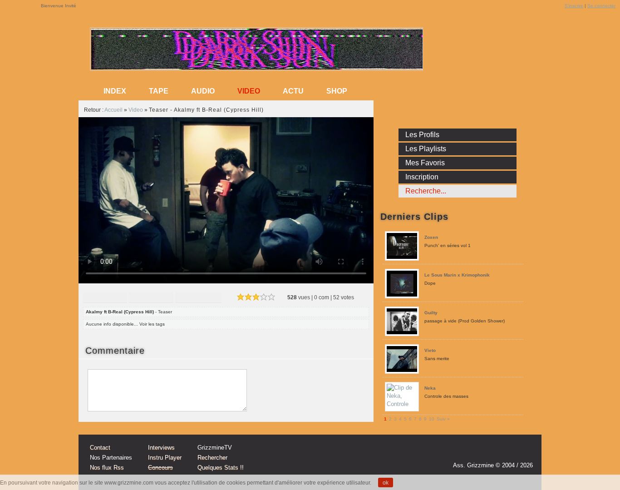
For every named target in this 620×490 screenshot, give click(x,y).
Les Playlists (425, 149)
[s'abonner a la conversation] (150, 351)
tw (506, 452)
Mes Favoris (425, 163)
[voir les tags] (168, 324)
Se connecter (601, 5)
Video (248, 91)
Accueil (113, 110)
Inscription (421, 177)
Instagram (489, 452)
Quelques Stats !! (220, 467)
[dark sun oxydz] (257, 67)
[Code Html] (198, 298)
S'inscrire (574, 5)
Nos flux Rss (107, 467)
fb (523, 452)
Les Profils (422, 135)
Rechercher (212, 457)
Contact (100, 447)
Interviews (161, 447)
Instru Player (165, 457)
